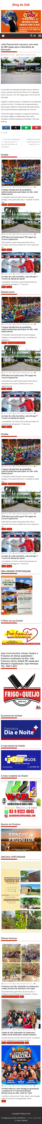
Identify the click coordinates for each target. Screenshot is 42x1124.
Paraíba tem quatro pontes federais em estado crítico (33, 141)
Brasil (3, 287)
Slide (21, 996)
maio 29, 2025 (7, 187)
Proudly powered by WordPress (13, 1118)
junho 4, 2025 (7, 984)
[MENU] (39, 35)
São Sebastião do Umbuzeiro (16, 204)
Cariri (3, 1101)
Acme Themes (22, 1120)
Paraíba (5, 133)
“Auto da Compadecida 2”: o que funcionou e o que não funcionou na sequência (11, 143)
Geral (3, 250)
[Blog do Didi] (21, 32)
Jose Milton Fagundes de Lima (27, 55)
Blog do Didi (21, 5)
